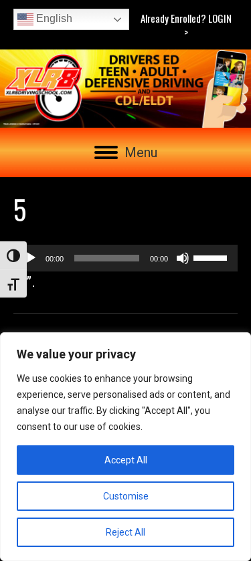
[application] (125, 258)
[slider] (212, 257)
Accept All (125, 460)
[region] (125, 446)
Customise (126, 496)
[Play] (30, 258)
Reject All (125, 532)
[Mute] (182, 258)
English (52, 18)
